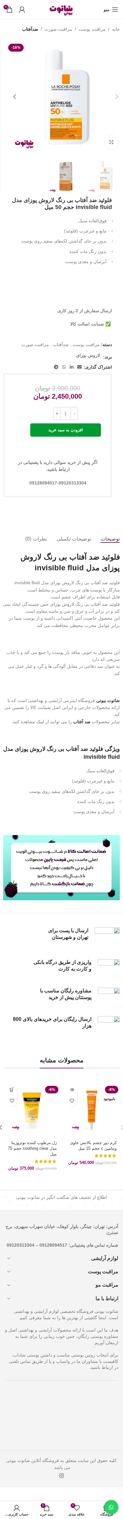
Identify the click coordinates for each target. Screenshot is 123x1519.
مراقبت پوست (92, 29)
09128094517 (53, 1245)
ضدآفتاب (30, 29)
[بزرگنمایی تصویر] (111, 143)
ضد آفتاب (82, 721)
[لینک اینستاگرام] (61, 1476)
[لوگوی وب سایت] (61, 9)
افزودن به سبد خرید (65, 429)
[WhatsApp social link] (64, 367)
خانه (116, 29)
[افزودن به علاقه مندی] (71, 1100)
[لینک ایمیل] (79, 367)
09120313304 (20, 1245)
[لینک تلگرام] (56, 367)
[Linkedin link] (71, 367)
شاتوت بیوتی (108, 700)
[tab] (110, 538)
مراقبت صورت (58, 29)
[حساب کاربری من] (22, 9)
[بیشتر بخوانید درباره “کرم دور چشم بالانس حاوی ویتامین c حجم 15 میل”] (71, 1089)
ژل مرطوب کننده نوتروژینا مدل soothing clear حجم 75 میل (32, 1148)
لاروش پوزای (88, 355)
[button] (116, 96)
